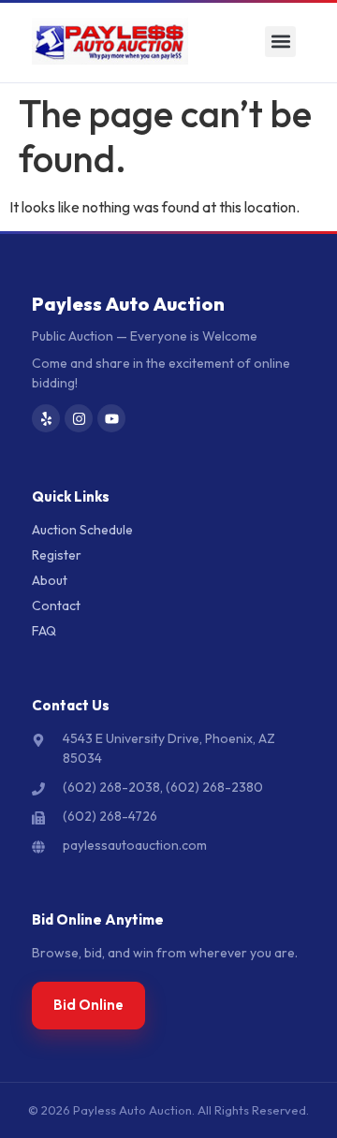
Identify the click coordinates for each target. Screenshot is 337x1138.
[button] (280, 41)
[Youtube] (111, 418)
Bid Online (88, 1005)
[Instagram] (79, 418)
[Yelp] (46, 418)
